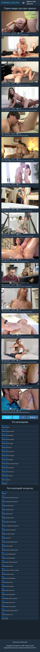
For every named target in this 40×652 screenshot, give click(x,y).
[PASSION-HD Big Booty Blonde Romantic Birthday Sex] (20, 399)
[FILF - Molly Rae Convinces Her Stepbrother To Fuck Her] (20, 72)
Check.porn (23, 642)
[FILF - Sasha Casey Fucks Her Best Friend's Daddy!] (20, 122)
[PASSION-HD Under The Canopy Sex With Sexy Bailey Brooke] (20, 323)
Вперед (32, 417)
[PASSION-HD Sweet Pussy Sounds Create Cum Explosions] (20, 273)
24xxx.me (30, 4)
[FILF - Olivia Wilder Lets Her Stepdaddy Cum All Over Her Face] (20, 147)
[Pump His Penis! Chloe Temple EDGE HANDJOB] (20, 46)
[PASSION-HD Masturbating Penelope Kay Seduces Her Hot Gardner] (20, 349)
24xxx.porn (16, 642)
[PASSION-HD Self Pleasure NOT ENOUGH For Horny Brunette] (20, 223)
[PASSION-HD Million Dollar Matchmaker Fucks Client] (20, 172)
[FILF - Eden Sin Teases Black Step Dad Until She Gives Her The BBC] (20, 97)
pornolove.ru (17, 645)
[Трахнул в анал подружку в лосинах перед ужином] (20, 21)
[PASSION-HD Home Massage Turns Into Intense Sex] (20, 248)
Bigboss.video (31, 1)
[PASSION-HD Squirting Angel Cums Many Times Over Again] (20, 374)
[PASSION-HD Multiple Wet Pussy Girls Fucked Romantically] (20, 298)
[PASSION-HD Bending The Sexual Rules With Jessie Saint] (20, 197)
